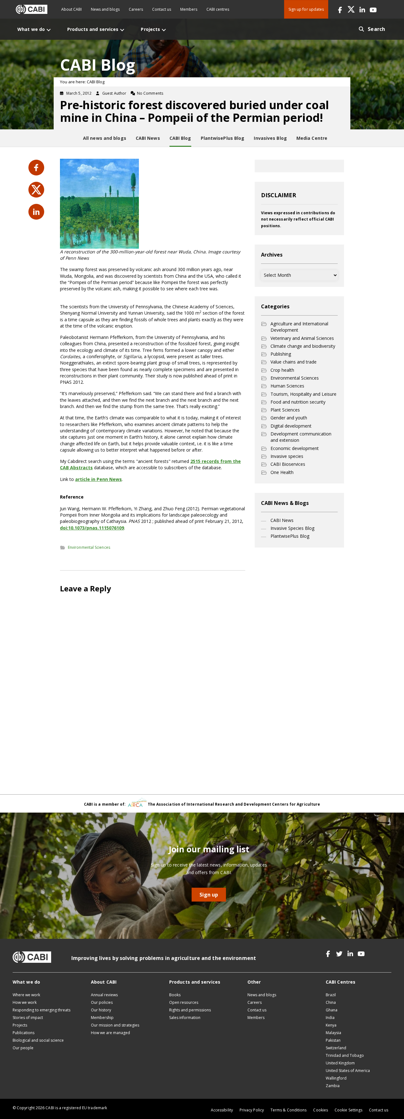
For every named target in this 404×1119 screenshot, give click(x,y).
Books (175, 995)
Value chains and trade (293, 362)
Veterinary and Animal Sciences (302, 338)
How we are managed (110, 1032)
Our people (23, 1048)
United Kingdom (340, 1063)
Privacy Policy (252, 1110)
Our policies (102, 1002)
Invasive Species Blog (292, 528)
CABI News (282, 520)
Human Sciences (287, 386)
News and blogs (105, 9)
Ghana (331, 1010)
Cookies (320, 1110)
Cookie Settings (348, 1110)
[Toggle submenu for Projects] (164, 29)
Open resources (183, 1002)
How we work (25, 1002)
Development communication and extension (300, 437)
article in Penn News (98, 479)
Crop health (282, 370)
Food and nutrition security (297, 402)
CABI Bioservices (287, 464)
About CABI (71, 9)
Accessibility (222, 1110)
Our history (101, 1010)
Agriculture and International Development (299, 327)
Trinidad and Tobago (345, 1055)
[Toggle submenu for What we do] (48, 29)
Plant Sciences (285, 410)
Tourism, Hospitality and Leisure (303, 394)
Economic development (294, 448)
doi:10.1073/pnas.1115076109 (92, 528)
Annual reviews (104, 995)
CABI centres (217, 9)
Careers (136, 9)
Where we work (26, 995)
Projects (20, 1025)
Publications (23, 1032)
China (331, 1002)
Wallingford (336, 1078)
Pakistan (333, 1040)
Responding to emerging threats (41, 1010)
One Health (282, 472)
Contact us (161, 9)
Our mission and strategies (115, 1025)
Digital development (291, 426)
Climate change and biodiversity (302, 346)
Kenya (331, 1025)
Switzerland (336, 1048)
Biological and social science (38, 1040)
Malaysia (333, 1032)
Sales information (184, 1017)
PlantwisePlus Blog (289, 536)
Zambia (333, 1085)
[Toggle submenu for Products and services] (122, 29)
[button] (340, 9)
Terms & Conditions (288, 1110)
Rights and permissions (190, 1010)
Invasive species (286, 456)
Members (188, 9)
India (330, 1017)
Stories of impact (28, 1017)
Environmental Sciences (89, 547)
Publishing (280, 354)
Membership (102, 1017)
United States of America (348, 1070)
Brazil (331, 995)
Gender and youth (288, 418)
